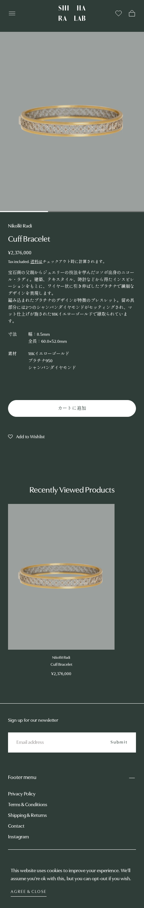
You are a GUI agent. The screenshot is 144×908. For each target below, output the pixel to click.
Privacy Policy (21, 794)
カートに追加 (72, 408)
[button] (12, 13)
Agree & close (29, 892)
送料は (36, 262)
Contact (16, 826)
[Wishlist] (119, 13)
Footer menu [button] (22, 777)
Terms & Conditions (27, 804)
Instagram (18, 837)
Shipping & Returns (27, 815)
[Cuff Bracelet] (61, 577)
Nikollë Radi (20, 226)
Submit (119, 742)
